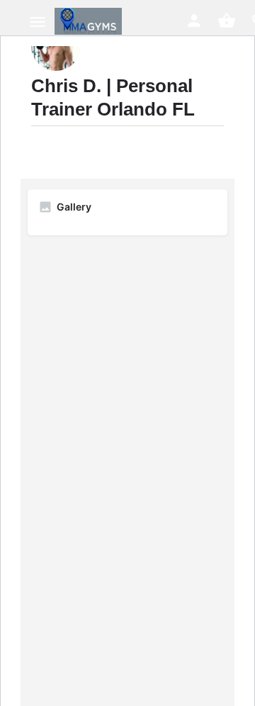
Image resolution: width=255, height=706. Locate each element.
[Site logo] (90, 21)
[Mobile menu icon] (37, 21)
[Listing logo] (56, 46)
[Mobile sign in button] (194, 20)
